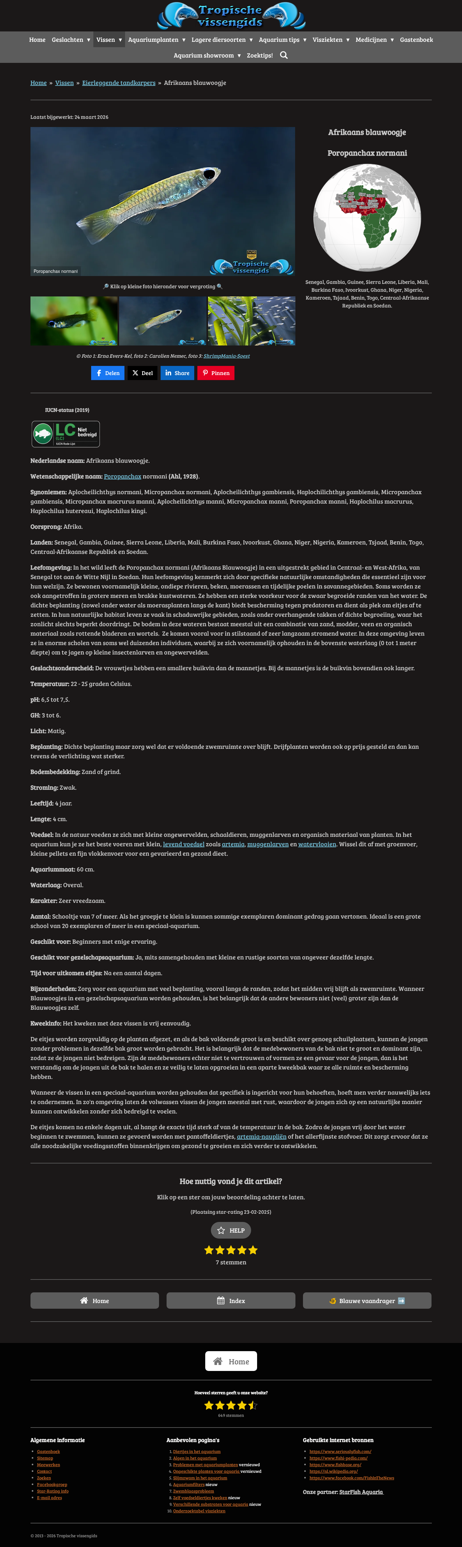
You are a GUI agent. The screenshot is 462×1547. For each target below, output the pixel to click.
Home (38, 82)
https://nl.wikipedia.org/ (334, 1471)
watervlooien (317, 843)
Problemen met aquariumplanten (205, 1464)
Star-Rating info (53, 1491)
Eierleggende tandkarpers (119, 82)
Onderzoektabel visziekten (199, 1511)
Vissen (64, 82)
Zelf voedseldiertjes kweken (200, 1497)
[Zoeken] (283, 54)
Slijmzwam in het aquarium (200, 1478)
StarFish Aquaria (361, 1491)
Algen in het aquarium (195, 1458)
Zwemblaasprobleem (193, 1491)
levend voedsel (184, 843)
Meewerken (48, 1464)
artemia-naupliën (262, 1136)
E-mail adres (49, 1497)
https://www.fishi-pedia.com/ (339, 1458)
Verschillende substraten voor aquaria (210, 1504)
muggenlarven (268, 843)
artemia (233, 843)
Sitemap (45, 1458)
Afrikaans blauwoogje (195, 82)
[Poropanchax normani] (74, 321)
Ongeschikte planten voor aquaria (206, 1471)
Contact (44, 1471)
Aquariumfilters (189, 1484)
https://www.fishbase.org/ (335, 1464)
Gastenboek (48, 1451)
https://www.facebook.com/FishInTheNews (352, 1478)
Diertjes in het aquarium (197, 1451)
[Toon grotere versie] (367, 218)
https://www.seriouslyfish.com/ (340, 1451)
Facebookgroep (52, 1484)
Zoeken (44, 1478)
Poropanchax (122, 476)
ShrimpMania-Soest (226, 355)
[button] (290, 133)
